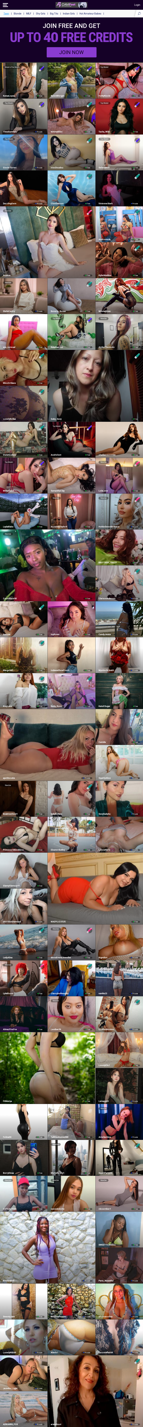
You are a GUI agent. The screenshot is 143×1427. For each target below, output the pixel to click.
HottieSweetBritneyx (109, 527)
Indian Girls (69, 13)
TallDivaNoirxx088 (59, 1137)
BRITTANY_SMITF (108, 562)
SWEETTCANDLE (107, 1245)
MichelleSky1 (57, 1173)
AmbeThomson (106, 347)
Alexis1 (54, 1352)
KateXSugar (104, 706)
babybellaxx (56, 814)
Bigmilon (103, 957)
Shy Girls (40, 13)
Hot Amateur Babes (90, 13)
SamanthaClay (57, 491)
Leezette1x (104, 850)
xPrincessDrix (105, 1316)
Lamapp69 (104, 1101)
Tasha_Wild (104, 132)
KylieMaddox (105, 275)
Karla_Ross (56, 706)
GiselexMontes (106, 1029)
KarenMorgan (57, 96)
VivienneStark (106, 203)
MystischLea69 (106, 670)
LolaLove (103, 491)
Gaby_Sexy (56, 419)
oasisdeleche (57, 1209)
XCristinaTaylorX (59, 527)
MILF (28, 13)
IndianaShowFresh (60, 670)
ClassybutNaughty (59, 993)
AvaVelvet (56, 455)
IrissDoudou (57, 167)
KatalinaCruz (57, 347)
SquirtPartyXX (105, 1173)
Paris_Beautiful (106, 1281)
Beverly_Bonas (58, 311)
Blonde (17, 13)
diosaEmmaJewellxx (61, 957)
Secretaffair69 (106, 1352)
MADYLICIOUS (58, 921)
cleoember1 (105, 1209)
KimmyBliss (56, 132)
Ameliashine (105, 1137)
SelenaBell (104, 167)
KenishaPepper (58, 1316)
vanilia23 (103, 993)
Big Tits (54, 13)
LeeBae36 (56, 1029)
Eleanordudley (58, 850)
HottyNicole (105, 96)
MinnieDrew (105, 311)
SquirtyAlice (105, 778)
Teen (6, 13)
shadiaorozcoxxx (107, 455)
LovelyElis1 (104, 1065)
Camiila (102, 742)
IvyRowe (55, 634)
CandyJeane (105, 634)
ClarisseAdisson (107, 598)
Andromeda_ (105, 239)
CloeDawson (57, 203)
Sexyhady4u (104, 814)
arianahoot (56, 1424)
